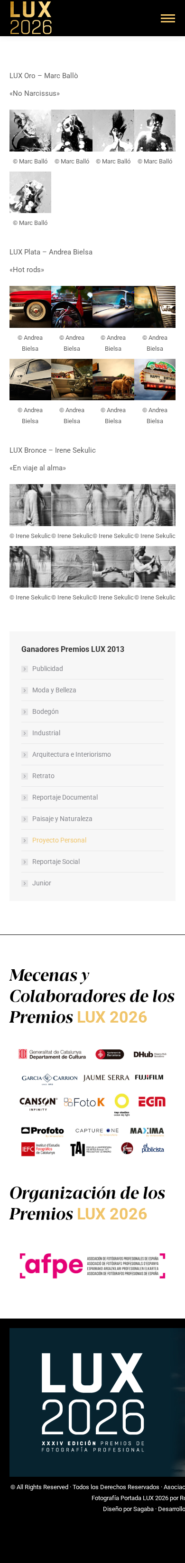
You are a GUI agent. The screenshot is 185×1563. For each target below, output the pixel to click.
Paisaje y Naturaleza (62, 818)
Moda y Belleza (54, 690)
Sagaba (143, 1508)
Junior (41, 883)
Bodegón (45, 711)
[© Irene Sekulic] (30, 505)
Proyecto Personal (59, 840)
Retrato (43, 776)
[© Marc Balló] (30, 131)
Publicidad (47, 668)
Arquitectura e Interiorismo (71, 754)
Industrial (46, 733)
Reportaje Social (56, 861)
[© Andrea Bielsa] (30, 307)
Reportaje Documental (65, 797)
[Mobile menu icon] (168, 18)
